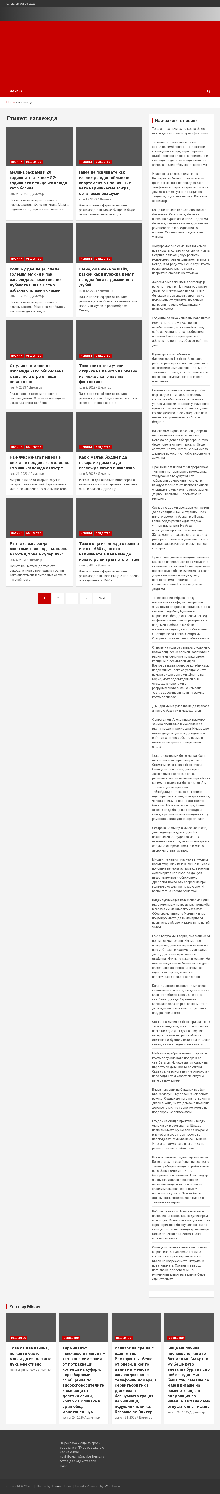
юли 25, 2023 (19, 194)
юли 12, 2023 (88, 291)
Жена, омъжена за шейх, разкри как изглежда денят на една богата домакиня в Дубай (106, 277)
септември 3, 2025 (22, 1370)
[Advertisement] (110, 54)
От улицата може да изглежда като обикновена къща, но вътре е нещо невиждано (37, 373)
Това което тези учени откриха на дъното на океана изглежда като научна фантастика (108, 373)
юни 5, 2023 (87, 473)
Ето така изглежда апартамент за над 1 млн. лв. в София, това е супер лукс (38, 549)
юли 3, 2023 (87, 387)
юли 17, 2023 (88, 199)
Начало (17, 91)
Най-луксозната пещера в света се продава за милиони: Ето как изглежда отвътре (39, 462)
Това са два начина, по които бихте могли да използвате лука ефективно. (31, 1356)
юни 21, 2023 (19, 473)
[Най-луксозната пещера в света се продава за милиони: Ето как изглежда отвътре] (39, 432)
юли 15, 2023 (19, 296)
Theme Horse (61, 1486)
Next (102, 598)
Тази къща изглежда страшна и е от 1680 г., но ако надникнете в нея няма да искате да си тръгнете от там (109, 551)
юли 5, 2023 (18, 387)
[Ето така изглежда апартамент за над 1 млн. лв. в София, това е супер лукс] (39, 518)
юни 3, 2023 (87, 565)
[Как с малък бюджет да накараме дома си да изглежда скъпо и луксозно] (109, 432)
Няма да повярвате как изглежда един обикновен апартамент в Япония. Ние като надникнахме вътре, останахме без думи (105, 183)
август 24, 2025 (73, 1417)
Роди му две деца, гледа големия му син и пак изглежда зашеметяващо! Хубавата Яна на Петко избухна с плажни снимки (36, 280)
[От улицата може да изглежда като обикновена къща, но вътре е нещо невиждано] (39, 340)
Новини (16, 161)
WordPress (113, 1486)
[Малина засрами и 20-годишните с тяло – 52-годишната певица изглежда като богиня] (39, 147)
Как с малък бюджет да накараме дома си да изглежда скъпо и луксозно (107, 462)
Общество (33, 161)
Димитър (37, 194)
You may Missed (25, 1306)
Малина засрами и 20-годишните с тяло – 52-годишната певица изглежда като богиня (38, 180)
